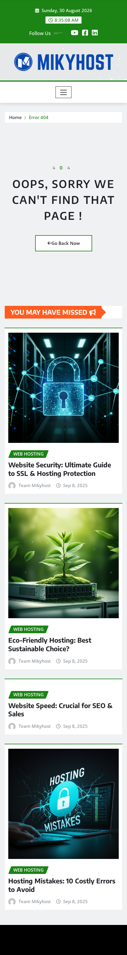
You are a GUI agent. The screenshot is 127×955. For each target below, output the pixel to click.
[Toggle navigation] (64, 92)
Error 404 (38, 117)
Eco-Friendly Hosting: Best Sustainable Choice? (49, 644)
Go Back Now (65, 243)
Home (15, 117)
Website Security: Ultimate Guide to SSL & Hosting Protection (59, 469)
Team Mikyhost (35, 485)
